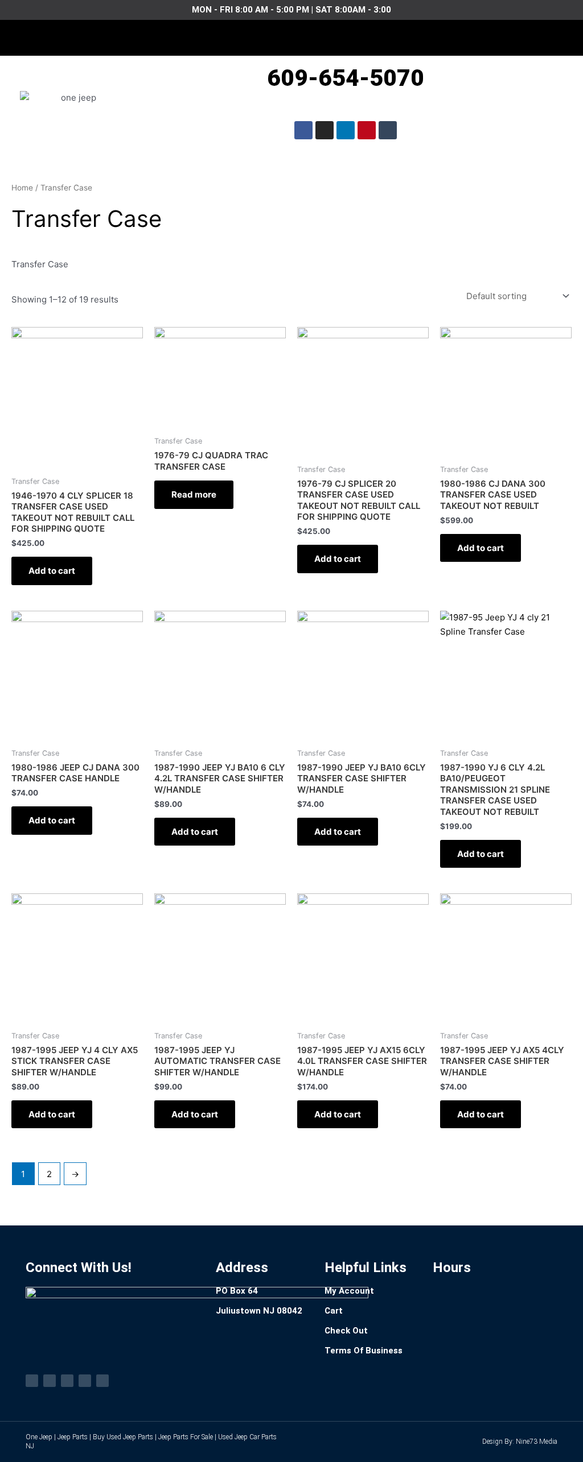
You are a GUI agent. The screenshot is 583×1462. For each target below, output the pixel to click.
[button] (291, 35)
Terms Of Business (364, 1350)
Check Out (346, 1331)
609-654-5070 (345, 78)
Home (22, 187)
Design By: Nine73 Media (519, 1442)
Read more (193, 494)
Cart (334, 1311)
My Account (349, 1291)
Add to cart (51, 570)
